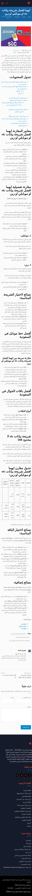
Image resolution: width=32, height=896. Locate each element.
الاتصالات (10, 203)
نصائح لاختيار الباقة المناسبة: (18, 123)
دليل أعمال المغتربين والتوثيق (23, 817)
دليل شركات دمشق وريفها (24, 793)
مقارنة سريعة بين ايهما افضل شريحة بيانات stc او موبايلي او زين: (12, 103)
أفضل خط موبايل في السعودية (18, 100)
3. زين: (20, 93)
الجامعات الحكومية (26, 808)
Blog (18, 53)
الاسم (12, 698)
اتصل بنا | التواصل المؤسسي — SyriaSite (19, 888)
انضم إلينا (28, 840)
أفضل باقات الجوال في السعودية (17, 109)
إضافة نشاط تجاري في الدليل (23, 855)
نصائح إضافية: (22, 125)
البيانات (8, 303)
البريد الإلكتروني (26, 698)
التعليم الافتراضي (26, 796)
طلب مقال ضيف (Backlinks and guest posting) (17, 867)
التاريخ (29, 823)
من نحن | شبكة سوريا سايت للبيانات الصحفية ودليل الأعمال (16, 881)
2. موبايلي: (19, 91)
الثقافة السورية (27, 802)
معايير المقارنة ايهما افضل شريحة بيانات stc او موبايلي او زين (13, 83)
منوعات (29, 826)
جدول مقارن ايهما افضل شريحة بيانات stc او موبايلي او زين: (14, 120)
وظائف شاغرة (27, 846)
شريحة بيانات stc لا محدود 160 (17, 116)
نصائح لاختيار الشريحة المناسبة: (17, 98)
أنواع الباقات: (18, 112)
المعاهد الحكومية (26, 820)
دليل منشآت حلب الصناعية (24, 799)
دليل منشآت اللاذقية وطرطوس (22, 811)
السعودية (14, 56)
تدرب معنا (28, 852)
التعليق (29, 707)
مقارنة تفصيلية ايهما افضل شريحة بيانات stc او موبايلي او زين (14, 87)
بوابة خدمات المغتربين (25, 861)
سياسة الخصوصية (26, 864)
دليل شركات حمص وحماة (24, 805)
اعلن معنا (28, 843)
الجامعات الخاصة (26, 814)
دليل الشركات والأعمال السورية (22, 849)
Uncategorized (23, 53)
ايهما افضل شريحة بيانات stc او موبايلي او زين (19, 641)
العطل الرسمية (27, 790)
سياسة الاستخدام (26, 858)
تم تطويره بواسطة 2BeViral (23, 885)
